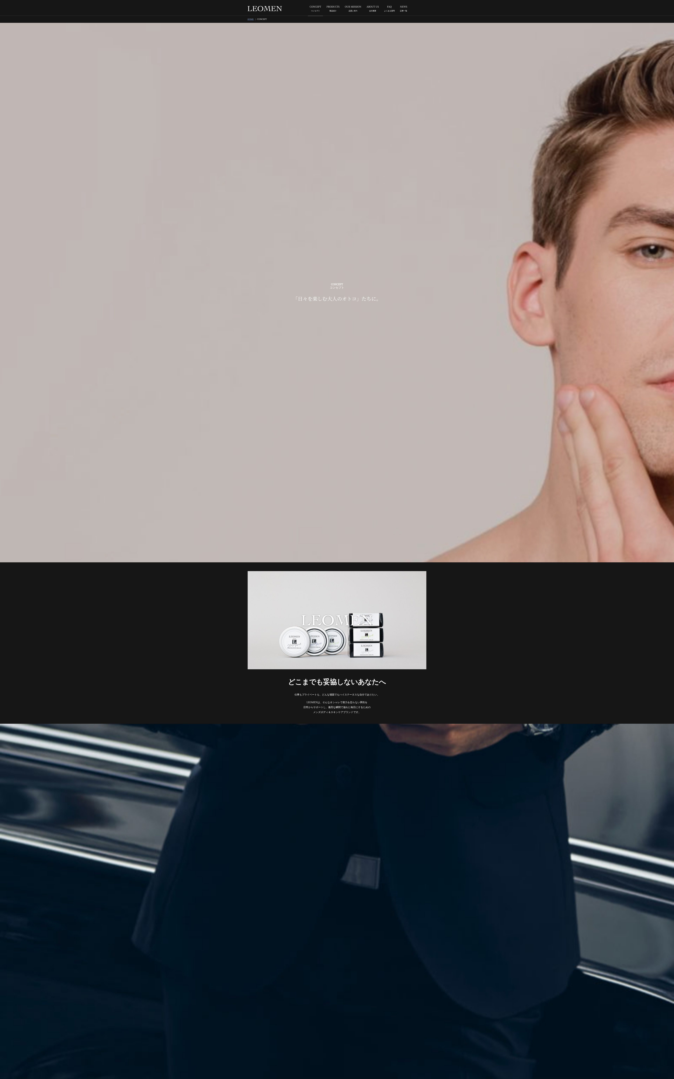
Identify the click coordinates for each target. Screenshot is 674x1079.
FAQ (389, 8)
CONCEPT (315, 8)
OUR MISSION (353, 8)
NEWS (403, 8)
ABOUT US (372, 8)
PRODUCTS (332, 8)
